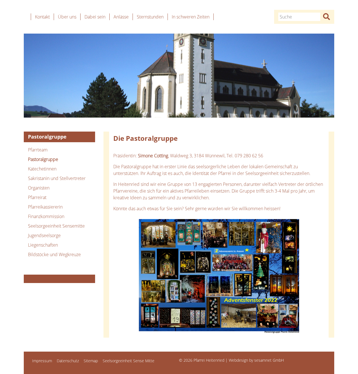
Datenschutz (68, 360)
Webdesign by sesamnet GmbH (256, 360)
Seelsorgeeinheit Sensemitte (56, 226)
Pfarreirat (37, 197)
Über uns (67, 17)
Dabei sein (94, 17)
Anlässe (121, 17)
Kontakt (42, 17)
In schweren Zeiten (190, 17)
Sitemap (91, 360)
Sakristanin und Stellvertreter (57, 178)
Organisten (39, 188)
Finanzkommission (46, 216)
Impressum (42, 360)
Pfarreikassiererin (45, 207)
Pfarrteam (38, 150)
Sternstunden (150, 17)
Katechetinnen (42, 169)
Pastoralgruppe (43, 159)
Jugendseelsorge (44, 235)
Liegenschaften (43, 245)
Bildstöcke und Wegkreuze (54, 254)
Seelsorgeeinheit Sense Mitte (128, 360)
